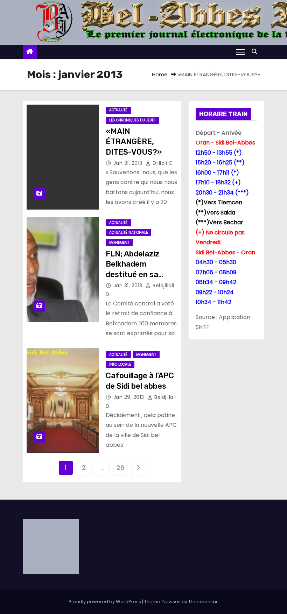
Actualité (118, 110)
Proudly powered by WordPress (105, 601)
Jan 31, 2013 (128, 163)
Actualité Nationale (128, 232)
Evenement (119, 242)
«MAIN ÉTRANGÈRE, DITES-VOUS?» (134, 142)
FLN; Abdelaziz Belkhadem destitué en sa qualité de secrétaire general (140, 274)
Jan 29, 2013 (129, 397)
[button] (256, 51)
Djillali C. (162, 163)
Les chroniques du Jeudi (132, 120)
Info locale (120, 364)
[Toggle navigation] (240, 52)
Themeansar (203, 601)
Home (160, 74)
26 (120, 467)
